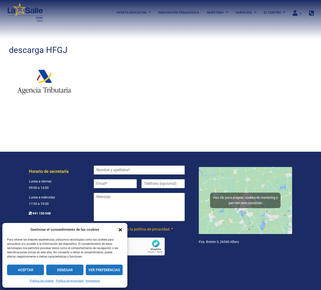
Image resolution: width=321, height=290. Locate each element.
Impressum (93, 280)
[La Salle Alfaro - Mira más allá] (25, 12)
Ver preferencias (104, 270)
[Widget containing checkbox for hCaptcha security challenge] (129, 246)
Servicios (243, 12)
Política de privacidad (69, 280)
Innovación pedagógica (178, 12)
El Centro (272, 12)
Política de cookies (42, 280)
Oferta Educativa (132, 12)
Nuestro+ (215, 12)
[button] (120, 229)
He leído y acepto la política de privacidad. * (137, 229)
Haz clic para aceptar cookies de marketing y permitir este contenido (245, 200)
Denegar (65, 270)
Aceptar (25, 270)
